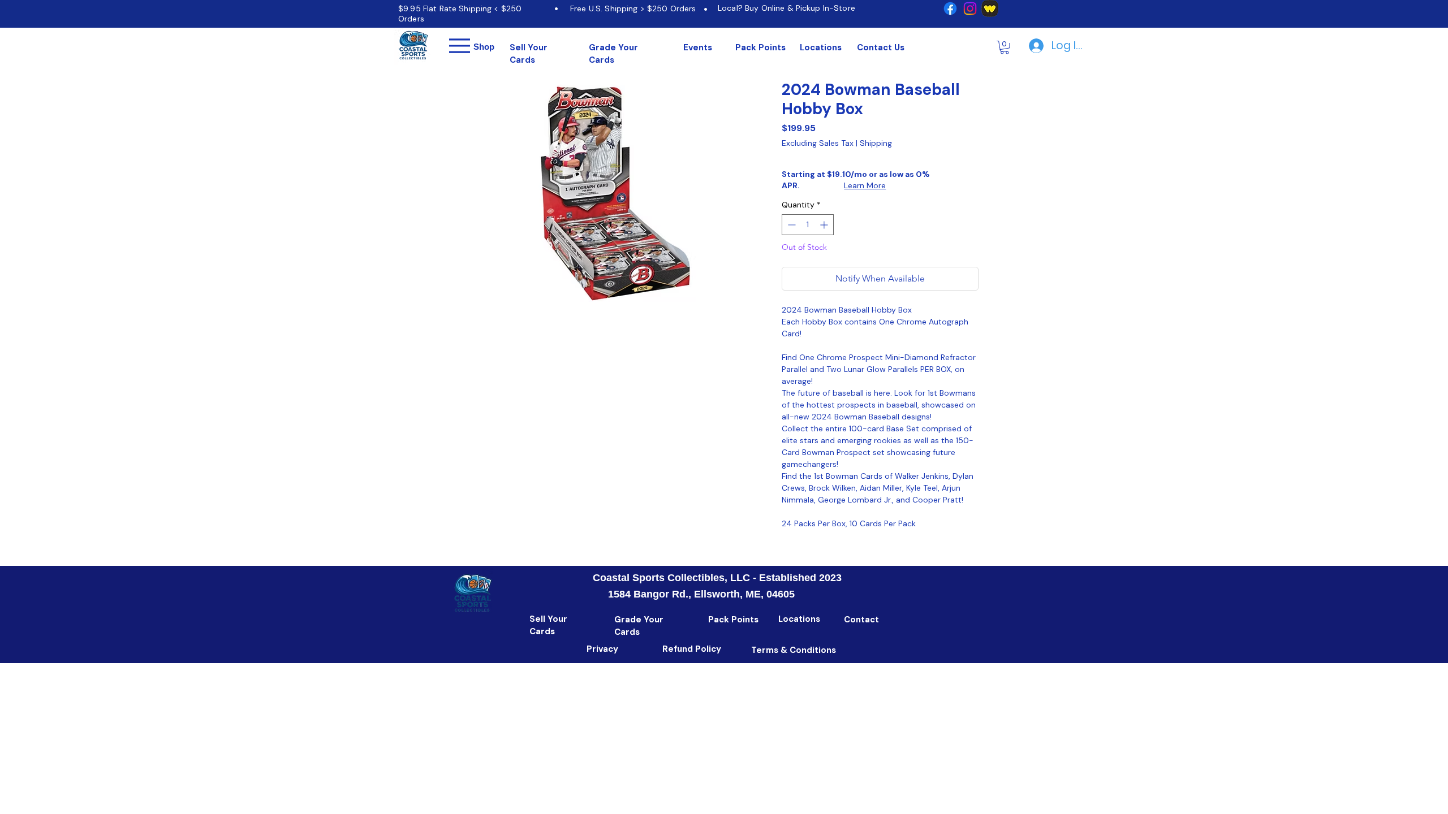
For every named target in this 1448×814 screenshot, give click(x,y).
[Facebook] (950, 8)
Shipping (876, 143)
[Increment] (825, 225)
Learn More (865, 185)
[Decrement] (790, 225)
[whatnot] (989, 8)
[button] (1004, 47)
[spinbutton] (808, 225)
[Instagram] (970, 8)
